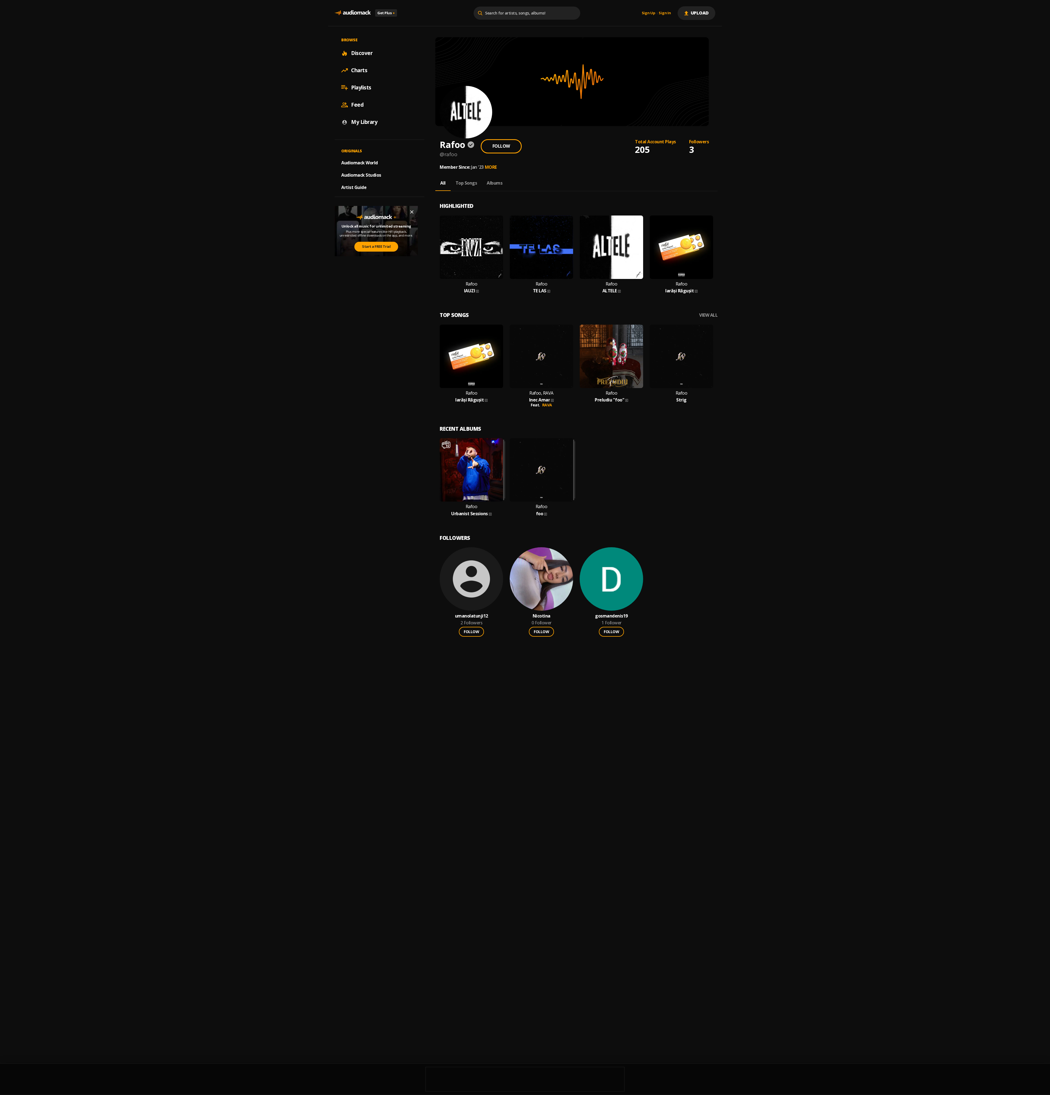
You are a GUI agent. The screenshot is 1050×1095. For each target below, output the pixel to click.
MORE (491, 167)
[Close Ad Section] (412, 212)
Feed (357, 104)
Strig (681, 400)
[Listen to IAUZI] (471, 247)
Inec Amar (539, 400)
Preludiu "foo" (609, 400)
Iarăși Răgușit (679, 291)
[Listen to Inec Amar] (541, 356)
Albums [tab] (494, 183)
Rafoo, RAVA (541, 393)
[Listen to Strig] (681, 356)
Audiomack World (359, 163)
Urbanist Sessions (469, 514)
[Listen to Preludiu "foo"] (611, 356)
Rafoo (471, 284)
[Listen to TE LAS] (541, 247)
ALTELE (609, 291)
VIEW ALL (708, 315)
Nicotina (541, 616)
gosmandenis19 (611, 616)
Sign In (665, 13)
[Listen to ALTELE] (611, 247)
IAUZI (469, 291)
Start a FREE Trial (376, 246)
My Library (364, 122)
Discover (361, 53)
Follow (501, 146)
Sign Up (648, 13)
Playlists (361, 87)
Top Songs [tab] (466, 183)
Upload (700, 13)
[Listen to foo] (541, 470)
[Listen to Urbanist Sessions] (471, 470)
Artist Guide (353, 187)
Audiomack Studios (361, 175)
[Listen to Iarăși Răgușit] (681, 247)
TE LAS (539, 291)
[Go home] (353, 13)
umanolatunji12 (471, 616)
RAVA (547, 404)
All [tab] (443, 183)
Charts (359, 70)
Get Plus (386, 12)
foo (539, 514)
